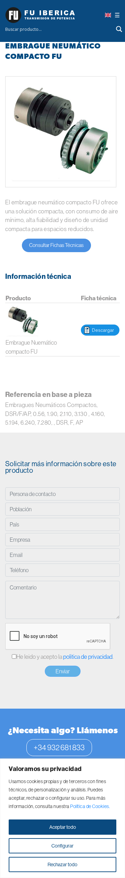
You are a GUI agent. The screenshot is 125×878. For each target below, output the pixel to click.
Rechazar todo (62, 864)
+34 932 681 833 (59, 747)
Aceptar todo (62, 827)
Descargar (103, 330)
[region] (62, 818)
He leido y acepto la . (65, 656)
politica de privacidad (87, 656)
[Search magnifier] (119, 29)
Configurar (62, 846)
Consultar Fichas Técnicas (56, 245)
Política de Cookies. (90, 806)
